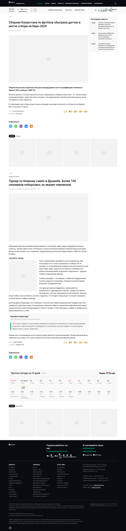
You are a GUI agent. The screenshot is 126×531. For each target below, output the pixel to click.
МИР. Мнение (37, 487)
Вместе (35, 467)
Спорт (10, 485)
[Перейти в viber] (21, 126)
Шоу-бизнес (12, 492)
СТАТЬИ (47, 3)
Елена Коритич (96, 487)
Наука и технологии (15, 480)
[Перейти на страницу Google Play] (87, 456)
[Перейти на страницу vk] (48, 456)
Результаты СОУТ (62, 485)
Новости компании (63, 474)
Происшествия (13, 474)
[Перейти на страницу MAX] (52, 456)
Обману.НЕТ (36, 492)
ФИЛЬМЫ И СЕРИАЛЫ (72, 3)
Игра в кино (36, 476)
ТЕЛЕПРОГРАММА (86, 3)
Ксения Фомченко (18, 111)
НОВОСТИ (40, 3)
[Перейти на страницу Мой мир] (61, 456)
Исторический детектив (40, 480)
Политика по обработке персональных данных (21, 513)
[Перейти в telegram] (10, 126)
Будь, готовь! (37, 469)
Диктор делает (37, 474)
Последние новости (99, 19)
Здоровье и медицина (15, 483)
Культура (11, 489)
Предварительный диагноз (41, 494)
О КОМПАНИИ (98, 3)
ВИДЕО (53, 3)
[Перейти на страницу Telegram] (73, 456)
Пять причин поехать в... (40, 496)
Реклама (60, 480)
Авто (10, 487)
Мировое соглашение (39, 489)
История (59, 469)
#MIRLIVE (60, 3)
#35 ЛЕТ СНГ (68, 10)
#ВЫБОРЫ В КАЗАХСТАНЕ (55, 10)
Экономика (12, 472)
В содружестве (13, 476)
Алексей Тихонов (99, 485)
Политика (12, 467)
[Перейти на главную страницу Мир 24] (11, 3)
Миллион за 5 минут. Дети (41, 485)
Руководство (61, 472)
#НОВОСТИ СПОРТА (14, 176)
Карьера (59, 478)
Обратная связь (62, 487)
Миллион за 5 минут (39, 483)
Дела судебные (37, 472)
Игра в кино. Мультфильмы (41, 478)
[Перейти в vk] (26, 126)
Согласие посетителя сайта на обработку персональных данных (26, 515)
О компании (61, 467)
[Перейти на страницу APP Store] (97, 456)
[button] (20, 3)
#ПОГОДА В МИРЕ (79, 10)
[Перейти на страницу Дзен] (65, 456)
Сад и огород (13, 496)
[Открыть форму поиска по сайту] (115, 3)
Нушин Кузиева (17, 342)
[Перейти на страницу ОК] (56, 456)
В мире (11, 478)
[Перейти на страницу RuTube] (69, 456)
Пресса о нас (61, 476)
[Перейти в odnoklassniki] (31, 126)
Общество (12, 469)
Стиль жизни (13, 494)
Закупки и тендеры (63, 483)
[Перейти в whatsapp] (16, 126)
